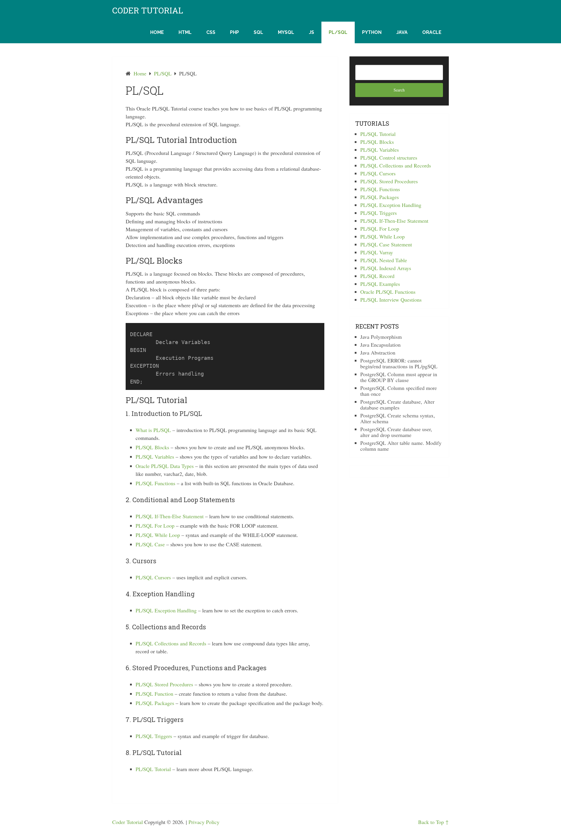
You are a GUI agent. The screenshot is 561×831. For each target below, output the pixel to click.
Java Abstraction (377, 352)
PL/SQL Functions (155, 483)
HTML (185, 32)
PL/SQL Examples (380, 283)
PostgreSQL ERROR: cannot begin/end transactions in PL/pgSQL (398, 363)
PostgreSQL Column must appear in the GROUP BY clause (398, 377)
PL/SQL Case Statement (386, 244)
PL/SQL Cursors (153, 577)
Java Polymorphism (381, 336)
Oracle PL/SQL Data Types (165, 465)
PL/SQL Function (154, 693)
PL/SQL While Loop (158, 534)
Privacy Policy (203, 821)
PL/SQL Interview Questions (391, 299)
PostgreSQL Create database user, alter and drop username (396, 432)
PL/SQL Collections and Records (171, 643)
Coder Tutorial (147, 10)
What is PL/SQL (153, 429)
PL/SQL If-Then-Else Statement (170, 516)
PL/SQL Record (377, 275)
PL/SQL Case (150, 544)
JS (311, 32)
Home (157, 32)
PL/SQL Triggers (154, 736)
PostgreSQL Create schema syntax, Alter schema (397, 418)
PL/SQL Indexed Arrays (385, 268)
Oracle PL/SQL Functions (387, 291)
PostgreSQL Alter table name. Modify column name (400, 445)
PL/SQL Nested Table (383, 260)
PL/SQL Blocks (152, 447)
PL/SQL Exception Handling (166, 610)
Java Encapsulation (380, 344)
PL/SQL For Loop (155, 525)
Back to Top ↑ (433, 821)
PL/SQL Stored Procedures (164, 684)
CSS (210, 32)
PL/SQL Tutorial (153, 769)
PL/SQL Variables (155, 456)
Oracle (431, 32)
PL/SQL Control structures (388, 157)
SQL (258, 32)
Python (372, 32)
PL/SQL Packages (155, 702)
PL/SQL (338, 32)
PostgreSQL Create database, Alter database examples (397, 404)
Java (402, 32)
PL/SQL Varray (376, 252)
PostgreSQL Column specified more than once (398, 390)
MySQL (286, 32)
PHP (234, 32)
